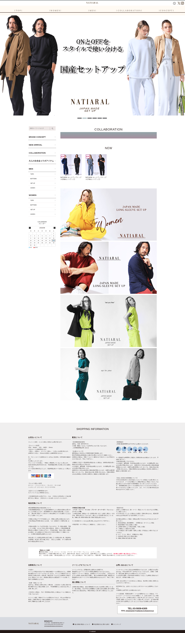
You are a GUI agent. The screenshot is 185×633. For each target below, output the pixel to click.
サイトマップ (117, 624)
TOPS (32, 174)
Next (1, 116)
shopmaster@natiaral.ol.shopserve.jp (140, 611)
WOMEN (32, 195)
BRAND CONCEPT (37, 137)
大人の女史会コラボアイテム (41, 161)
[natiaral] (92, 3)
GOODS (32, 188)
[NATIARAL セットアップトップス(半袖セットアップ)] (96, 164)
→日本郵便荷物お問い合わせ (80, 448)
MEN (31, 169)
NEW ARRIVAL (35, 145)
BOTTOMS (33, 178)
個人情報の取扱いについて (82, 624)
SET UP (32, 183)
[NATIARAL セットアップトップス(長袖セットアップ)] (71, 164)
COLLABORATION (37, 153)
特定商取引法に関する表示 (101, 624)
